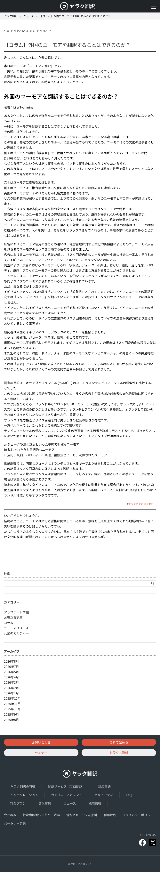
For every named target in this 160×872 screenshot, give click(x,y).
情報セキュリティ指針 (81, 814)
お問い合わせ (41, 742)
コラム (8, 622)
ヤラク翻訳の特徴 (22, 786)
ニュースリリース (16, 628)
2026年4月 (11, 677)
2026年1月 (11, 693)
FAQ (129, 794)
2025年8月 (11, 719)
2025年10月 (12, 708)
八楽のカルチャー (16, 633)
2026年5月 (11, 671)
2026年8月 (11, 661)
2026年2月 (11, 687)
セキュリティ (104, 794)
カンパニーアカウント (66, 794)
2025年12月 (12, 698)
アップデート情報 (16, 612)
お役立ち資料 (118, 752)
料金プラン (18, 803)
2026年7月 (11, 666)
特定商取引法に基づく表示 (41, 814)
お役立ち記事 (13, 617)
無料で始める (118, 742)
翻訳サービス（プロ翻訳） (66, 786)
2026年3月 (11, 682)
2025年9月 (11, 714)
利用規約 (110, 814)
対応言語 (104, 786)
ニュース (28, 16)
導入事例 (44, 803)
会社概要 (10, 814)
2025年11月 (12, 703)
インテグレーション (24, 794)
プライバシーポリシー (138, 814)
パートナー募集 (15, 823)
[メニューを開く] (153, 6)
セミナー (41, 752)
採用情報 (95, 803)
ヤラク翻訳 (11, 16)
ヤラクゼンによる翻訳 (141, 504)
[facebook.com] (142, 842)
